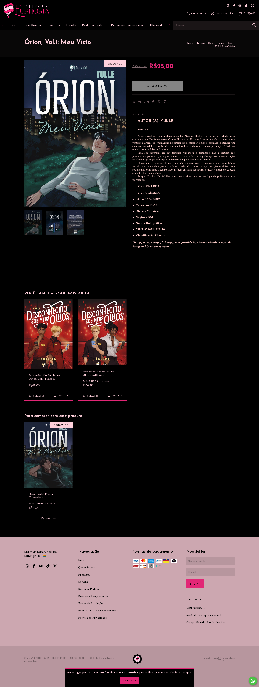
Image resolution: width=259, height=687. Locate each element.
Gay (210, 43)
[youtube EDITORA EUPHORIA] (240, 6)
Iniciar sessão (224, 13)
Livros (201, 43)
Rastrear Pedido (93, 25)
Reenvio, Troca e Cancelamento (98, 610)
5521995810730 (195, 608)
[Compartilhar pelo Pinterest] (165, 101)
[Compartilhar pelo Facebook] (153, 101)
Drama (220, 43)
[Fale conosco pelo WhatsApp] (253, 681)
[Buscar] (254, 25)
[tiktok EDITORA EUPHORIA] (246, 6)
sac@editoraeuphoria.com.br (204, 615)
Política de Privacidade (92, 617)
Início (13, 25)
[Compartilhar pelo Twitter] (159, 101)
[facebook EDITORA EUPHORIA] (234, 6)
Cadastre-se (198, 13)
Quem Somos (31, 25)
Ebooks (71, 25)
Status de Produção (164, 25)
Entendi (129, 680)
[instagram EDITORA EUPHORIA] (228, 6)
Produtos (53, 25)
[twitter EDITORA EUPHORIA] (252, 6)
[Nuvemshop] (219, 660)
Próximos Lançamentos (127, 25)
